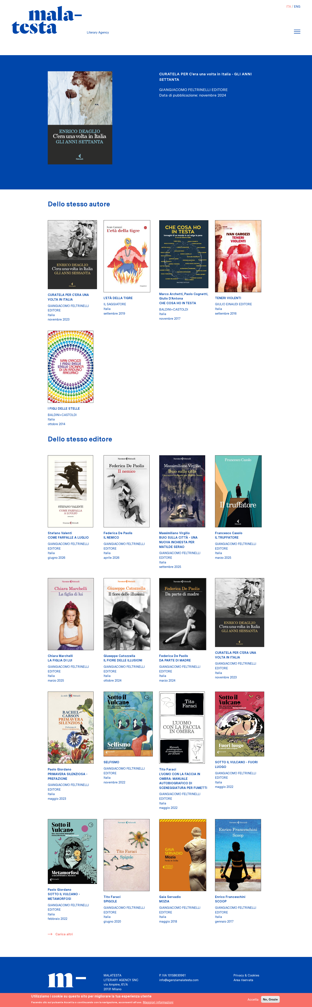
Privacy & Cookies (246, 975)
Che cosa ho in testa (177, 303)
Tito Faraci (167, 769)
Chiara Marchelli (60, 656)
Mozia (164, 901)
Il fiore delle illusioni (123, 660)
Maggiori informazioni (158, 1002)
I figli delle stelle (64, 408)
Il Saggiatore (115, 304)
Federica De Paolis (118, 533)
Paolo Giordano (59, 769)
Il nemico (111, 537)
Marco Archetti (171, 294)
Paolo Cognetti (195, 294)
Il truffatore (227, 537)
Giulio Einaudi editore (233, 304)
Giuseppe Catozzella (119, 656)
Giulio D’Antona (171, 298)
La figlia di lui (60, 660)
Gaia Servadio (170, 897)
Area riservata (243, 980)
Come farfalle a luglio (68, 537)
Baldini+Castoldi (173, 309)
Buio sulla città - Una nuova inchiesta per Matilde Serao (178, 542)
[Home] (47, 20)
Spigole (110, 901)
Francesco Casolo (228, 533)
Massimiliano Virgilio (174, 533)
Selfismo (111, 762)
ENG (297, 6)
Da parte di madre (175, 660)
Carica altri (64, 934)
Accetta (253, 999)
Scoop (220, 901)
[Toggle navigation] (297, 31)
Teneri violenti (228, 298)
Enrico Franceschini (230, 897)
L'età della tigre (118, 298)
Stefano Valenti (60, 533)
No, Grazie (270, 999)
